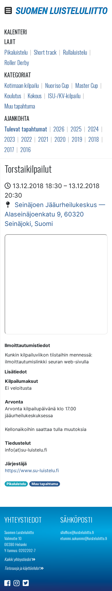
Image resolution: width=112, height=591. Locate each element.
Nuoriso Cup (57, 85)
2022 (26, 139)
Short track (45, 52)
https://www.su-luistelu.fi (32, 470)
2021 (43, 139)
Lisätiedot (16, 372)
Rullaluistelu (75, 52)
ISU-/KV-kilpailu (64, 95)
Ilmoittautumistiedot (27, 345)
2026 (58, 129)
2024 (93, 129)
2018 (93, 139)
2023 (9, 139)
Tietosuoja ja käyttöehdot (22, 568)
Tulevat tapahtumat (25, 129)
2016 (25, 149)
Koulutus (12, 95)
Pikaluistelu (16, 52)
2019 (77, 139)
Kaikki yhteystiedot (18, 559)
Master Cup (86, 85)
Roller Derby (16, 62)
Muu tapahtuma (19, 106)
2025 (76, 129)
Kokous (35, 95)
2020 (60, 139)
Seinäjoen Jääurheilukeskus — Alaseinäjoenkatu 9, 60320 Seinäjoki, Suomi (55, 214)
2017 (9, 149)
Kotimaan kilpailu (21, 85)
